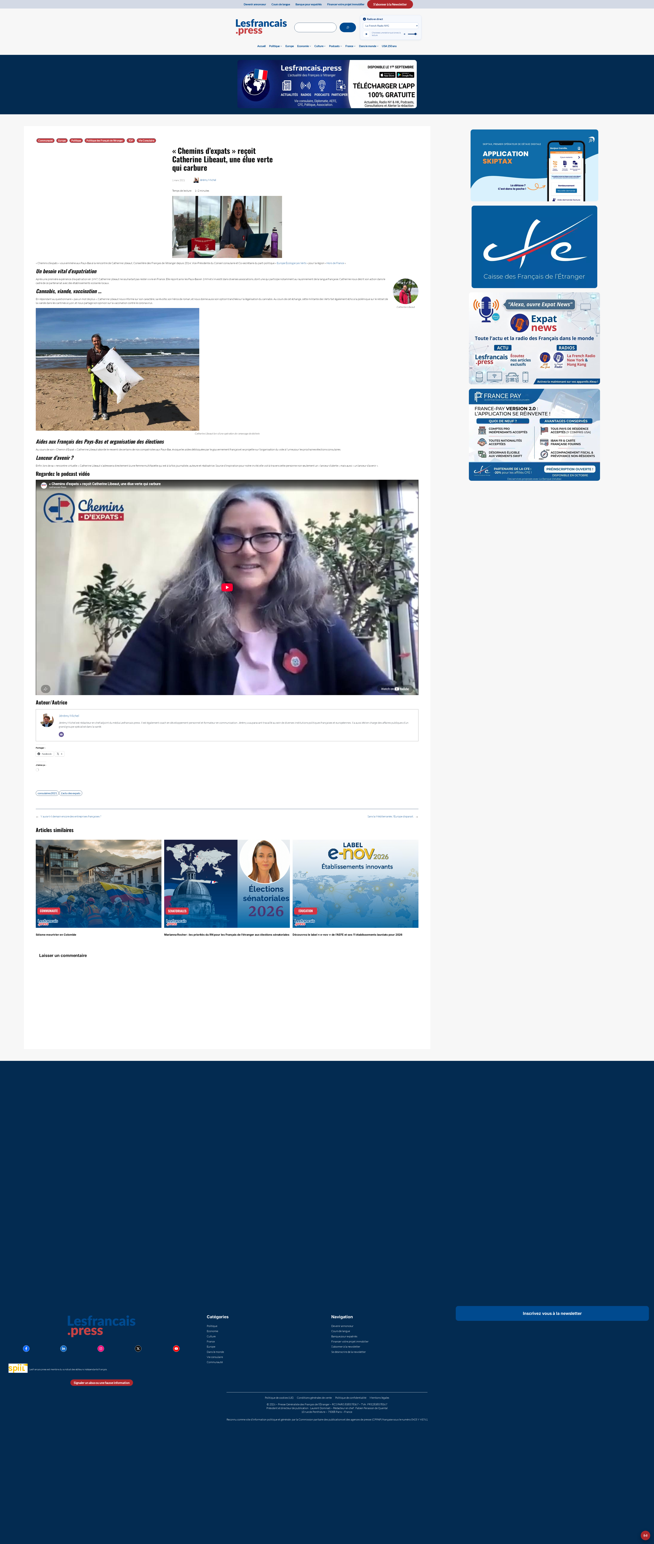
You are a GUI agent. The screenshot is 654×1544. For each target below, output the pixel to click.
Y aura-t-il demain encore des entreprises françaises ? (71, 816)
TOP (131, 140)
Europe (62, 140)
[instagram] (101, 1348)
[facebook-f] (26, 1348)
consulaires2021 (47, 793)
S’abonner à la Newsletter (390, 4)
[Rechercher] (348, 27)
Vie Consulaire (146, 140)
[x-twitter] (138, 1348)
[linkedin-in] (63, 1348)
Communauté (45, 140)
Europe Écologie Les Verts (291, 263)
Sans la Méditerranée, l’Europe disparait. (391, 816)
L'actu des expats (70, 793)
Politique (76, 140)
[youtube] (176, 1348)
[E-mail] (61, 734)
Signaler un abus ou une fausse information (102, 1383)
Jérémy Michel (207, 180)
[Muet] (405, 34)
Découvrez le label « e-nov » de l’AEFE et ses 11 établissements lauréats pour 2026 (347, 934)
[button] (645, 1535)
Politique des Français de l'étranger (105, 140)
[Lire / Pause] (366, 34)
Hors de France (335, 263)
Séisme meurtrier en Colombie (56, 934)
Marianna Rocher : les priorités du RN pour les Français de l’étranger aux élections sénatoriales (226, 934)
